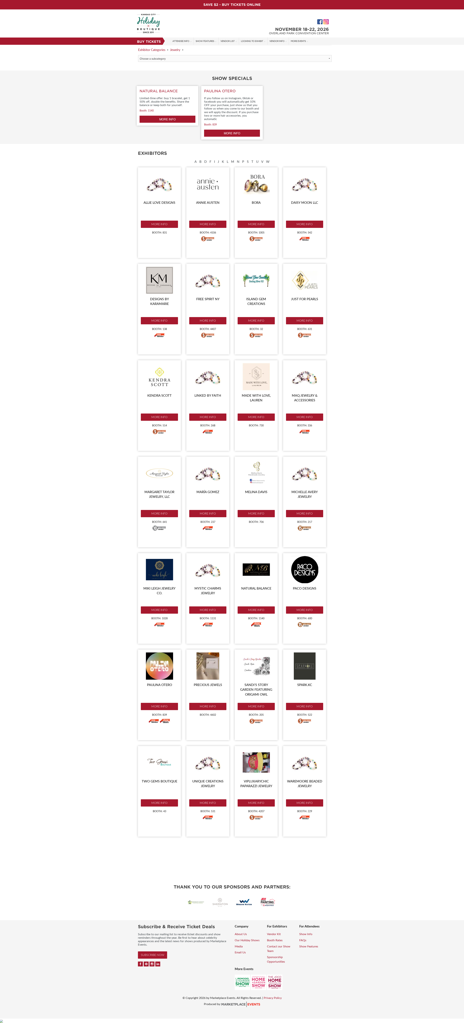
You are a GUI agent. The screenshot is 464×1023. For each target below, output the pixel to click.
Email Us (240, 952)
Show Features (205, 41)
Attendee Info (180, 41)
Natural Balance (256, 588)
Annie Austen (207, 202)
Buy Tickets (149, 42)
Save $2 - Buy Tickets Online (232, 5)
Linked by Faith (207, 395)
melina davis (256, 492)
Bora (256, 202)
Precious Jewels (208, 685)
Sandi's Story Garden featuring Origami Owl (256, 690)
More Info (159, 224)
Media (239, 946)
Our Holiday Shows (247, 940)
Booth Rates (275, 940)
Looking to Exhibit (252, 41)
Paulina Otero (159, 685)
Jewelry (175, 49)
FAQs (302, 940)
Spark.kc (304, 685)
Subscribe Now (152, 955)
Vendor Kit (274, 934)
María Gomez (207, 492)
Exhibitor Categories (151, 49)
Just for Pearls (304, 299)
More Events (298, 41)
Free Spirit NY (207, 299)
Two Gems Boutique (159, 781)
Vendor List (227, 41)
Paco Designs (304, 588)
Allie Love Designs (159, 202)
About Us (241, 934)
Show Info (305, 934)
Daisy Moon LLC (304, 202)
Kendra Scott (159, 395)
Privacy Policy (273, 998)
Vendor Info (276, 41)
